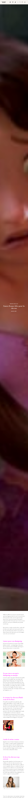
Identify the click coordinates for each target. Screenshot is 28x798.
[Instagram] (10, 2)
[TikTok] (15, 2)
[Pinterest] (12, 2)
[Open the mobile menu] (24, 2)
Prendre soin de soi (14, 303)
